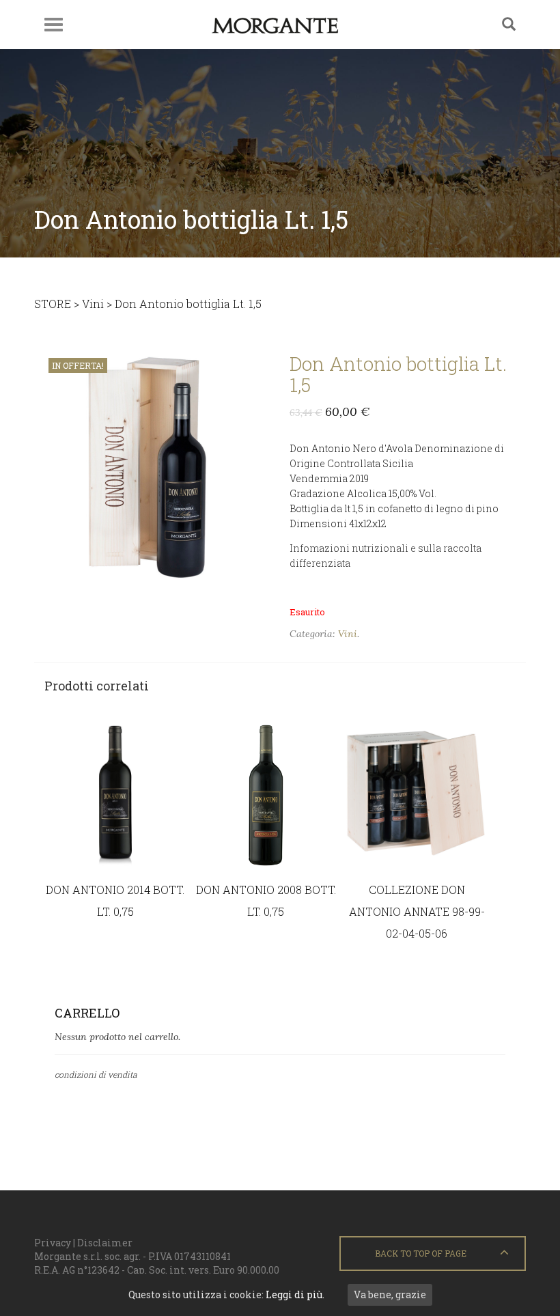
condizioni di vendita (96, 1074)
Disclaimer (104, 1242)
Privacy (52, 1242)
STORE (52, 303)
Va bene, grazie (390, 1294)
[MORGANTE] (275, 24)
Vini (93, 303)
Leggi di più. (295, 1294)
